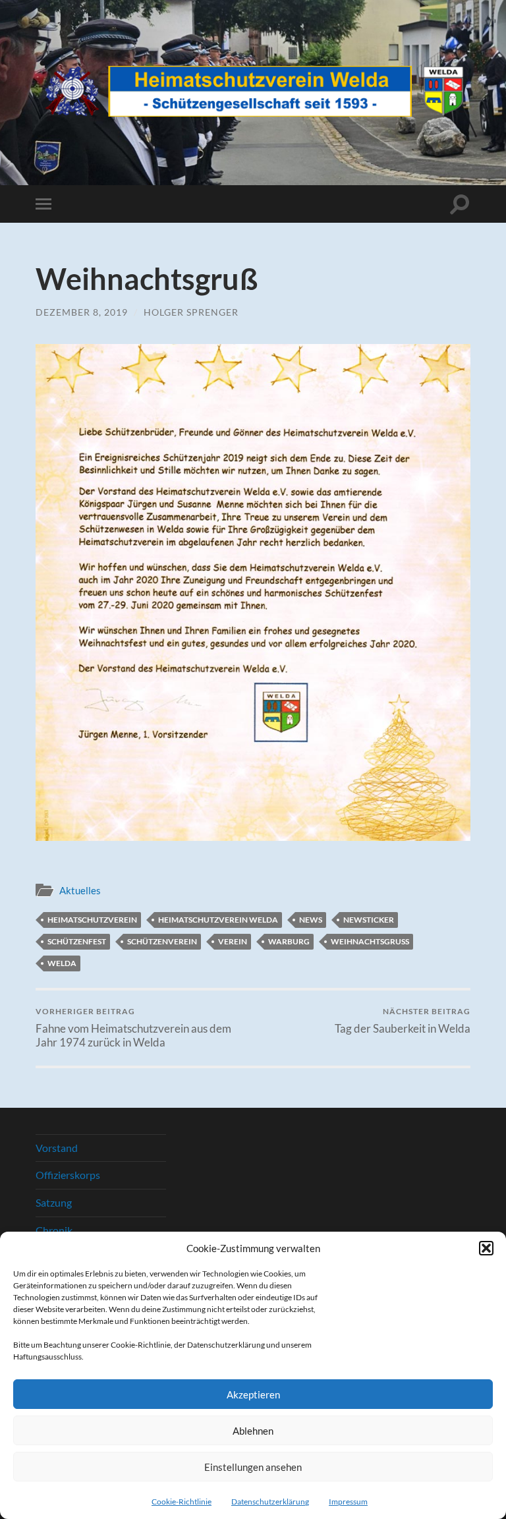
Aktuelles (80, 890)
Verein (232, 941)
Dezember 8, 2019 (82, 312)
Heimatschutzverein (92, 920)
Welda (61, 963)
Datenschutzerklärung (270, 1501)
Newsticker (368, 920)
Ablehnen (253, 1431)
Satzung (54, 1202)
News (310, 920)
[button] (486, 1248)
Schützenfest (76, 941)
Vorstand (57, 1147)
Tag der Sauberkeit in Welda (402, 1020)
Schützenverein (162, 941)
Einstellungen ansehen (253, 1467)
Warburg (289, 941)
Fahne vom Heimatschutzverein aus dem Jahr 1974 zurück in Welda (133, 1027)
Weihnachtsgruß (370, 941)
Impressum (348, 1501)
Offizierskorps (68, 1174)
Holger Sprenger (191, 312)
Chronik (54, 1230)
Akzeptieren (253, 1394)
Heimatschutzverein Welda (218, 920)
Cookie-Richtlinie (181, 1501)
